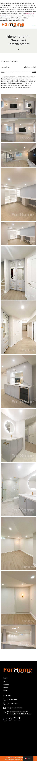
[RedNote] (19, 719)
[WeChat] (14, 719)
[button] (33, 25)
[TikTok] (10, 719)
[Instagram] (5, 719)
